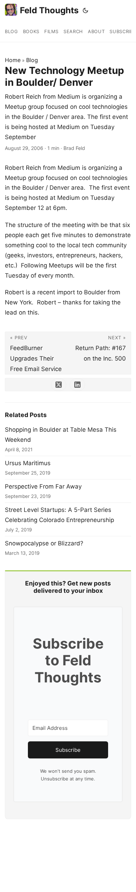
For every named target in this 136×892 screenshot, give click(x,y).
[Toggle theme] (85, 10)
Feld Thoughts (49, 10)
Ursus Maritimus (28, 463)
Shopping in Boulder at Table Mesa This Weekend (60, 434)
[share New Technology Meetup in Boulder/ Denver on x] (58, 384)
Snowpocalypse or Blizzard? (44, 543)
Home (13, 59)
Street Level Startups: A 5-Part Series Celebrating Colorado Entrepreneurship (59, 514)
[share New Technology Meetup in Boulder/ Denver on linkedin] (77, 384)
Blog (32, 59)
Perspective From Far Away (43, 486)
